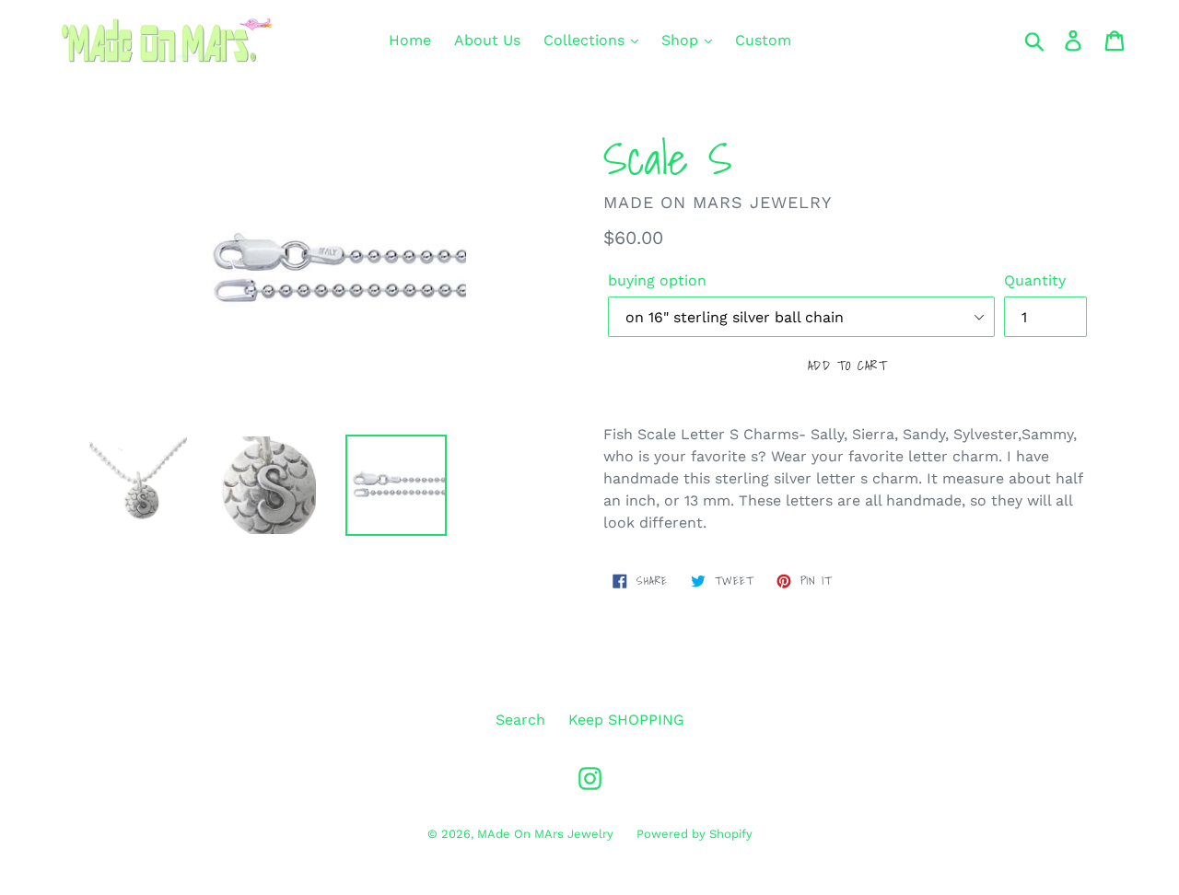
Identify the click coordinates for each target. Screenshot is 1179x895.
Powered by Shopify (694, 834)
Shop (682, 40)
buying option (657, 280)
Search (520, 719)
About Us (487, 40)
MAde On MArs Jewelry (545, 834)
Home (410, 40)
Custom (763, 40)
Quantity (1035, 280)
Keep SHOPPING (626, 719)
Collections (586, 40)
